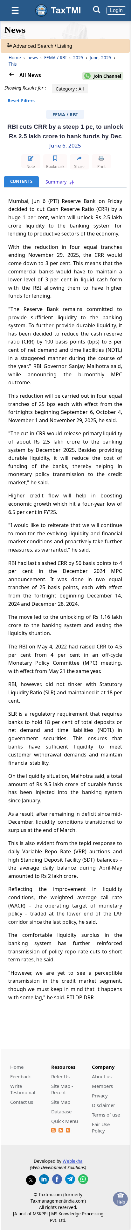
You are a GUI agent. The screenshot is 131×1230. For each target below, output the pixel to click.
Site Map (60, 1102)
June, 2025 (101, 58)
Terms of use (106, 1114)
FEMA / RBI (56, 58)
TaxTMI (66, 10)
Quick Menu (64, 1121)
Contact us (21, 1102)
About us (102, 1076)
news (33, 58)
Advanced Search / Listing (42, 46)
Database (61, 1111)
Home (15, 58)
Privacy (100, 1095)
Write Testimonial (22, 1089)
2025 (79, 58)
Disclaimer (103, 1105)
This (13, 64)
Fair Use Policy (101, 1127)
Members (102, 1086)
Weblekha (73, 1161)
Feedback (20, 1076)
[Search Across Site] (96, 11)
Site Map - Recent (62, 1089)
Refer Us (60, 1076)
